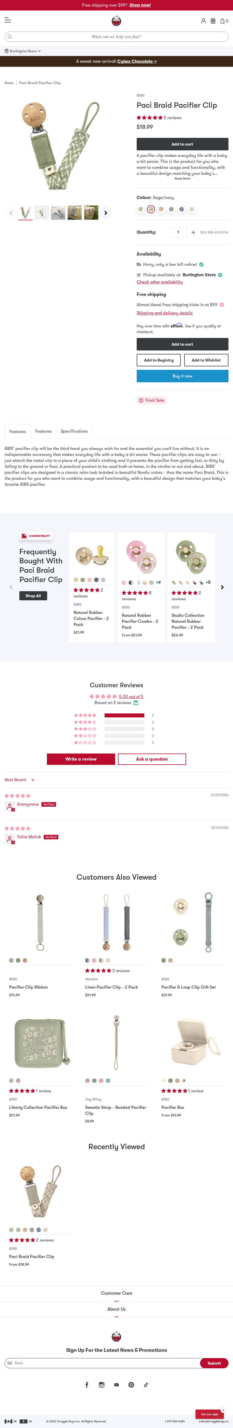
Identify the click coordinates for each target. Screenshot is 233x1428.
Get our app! (209, 1414)
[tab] (18, 431)
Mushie (91, 979)
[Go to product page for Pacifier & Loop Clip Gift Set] (192, 922)
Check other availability (160, 282)
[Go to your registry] (213, 21)
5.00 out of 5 (131, 696)
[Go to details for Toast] (87, 1080)
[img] (17, 795)
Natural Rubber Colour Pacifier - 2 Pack (91, 618)
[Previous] (11, 213)
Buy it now (182, 376)
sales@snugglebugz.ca (213, 1421)
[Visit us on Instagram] (102, 1385)
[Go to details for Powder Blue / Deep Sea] (87, 960)
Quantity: (146, 232)
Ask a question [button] (152, 759)
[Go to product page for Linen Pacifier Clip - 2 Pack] (116, 922)
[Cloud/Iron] (171, 209)
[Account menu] (203, 21)
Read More (182, 178)
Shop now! (140, 5)
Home (9, 83)
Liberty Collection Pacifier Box (38, 1107)
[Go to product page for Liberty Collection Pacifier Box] (40, 1042)
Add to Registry (159, 360)
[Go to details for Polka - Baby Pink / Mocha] (194, 582)
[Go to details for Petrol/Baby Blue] (38, 1230)
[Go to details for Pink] (101, 1080)
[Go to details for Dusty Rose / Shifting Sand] (94, 960)
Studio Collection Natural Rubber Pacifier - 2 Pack (188, 621)
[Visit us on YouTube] (116, 1385)
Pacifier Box (172, 1107)
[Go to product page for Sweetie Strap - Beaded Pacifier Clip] (116, 1042)
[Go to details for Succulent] (94, 1080)
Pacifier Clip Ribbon (28, 987)
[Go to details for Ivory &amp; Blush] (144, 582)
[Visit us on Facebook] (87, 1385)
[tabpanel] (116, 469)
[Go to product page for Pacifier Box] (192, 1042)
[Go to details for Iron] (96, 580)
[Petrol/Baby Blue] (182, 209)
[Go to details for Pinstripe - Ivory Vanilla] (187, 582)
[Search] (10, 36)
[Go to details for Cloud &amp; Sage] (151, 582)
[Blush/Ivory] (161, 209)
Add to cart (182, 144)
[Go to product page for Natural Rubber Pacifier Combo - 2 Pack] (141, 556)
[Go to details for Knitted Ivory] (45, 1230)
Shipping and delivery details (165, 313)
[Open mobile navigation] (8, 20)
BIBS (141, 95)
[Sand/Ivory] (141, 209)
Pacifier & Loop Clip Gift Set (188, 987)
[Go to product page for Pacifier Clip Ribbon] (40, 922)
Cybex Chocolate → (137, 61)
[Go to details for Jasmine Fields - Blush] (180, 582)
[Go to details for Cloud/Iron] (32, 1230)
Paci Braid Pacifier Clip (31, 1256)
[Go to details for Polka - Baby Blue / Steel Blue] (201, 582)
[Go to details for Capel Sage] (11, 1080)
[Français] (26, 1421)
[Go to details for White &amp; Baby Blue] (138, 582)
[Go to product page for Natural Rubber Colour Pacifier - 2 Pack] (92, 555)
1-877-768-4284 (175, 1421)
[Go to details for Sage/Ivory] (18, 1230)
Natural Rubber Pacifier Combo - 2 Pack (140, 621)
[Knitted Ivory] (192, 209)
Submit (214, 1363)
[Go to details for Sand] (11, 960)
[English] (11, 1421)
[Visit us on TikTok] (146, 1385)
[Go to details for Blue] (108, 1080)
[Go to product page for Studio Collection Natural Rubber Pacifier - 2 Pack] (191, 556)
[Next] (105, 213)
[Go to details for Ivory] (163, 1080)
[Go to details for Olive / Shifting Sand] (101, 960)
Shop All (33, 595)
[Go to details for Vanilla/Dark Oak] (184, 1080)
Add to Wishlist (206, 360)
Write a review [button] (81, 759)
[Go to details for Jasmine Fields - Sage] (174, 582)
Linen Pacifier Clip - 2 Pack (111, 987)
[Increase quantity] (193, 232)
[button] (150, 117)
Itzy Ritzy (93, 1099)
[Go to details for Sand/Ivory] (11, 1230)
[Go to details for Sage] (82, 580)
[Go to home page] (116, 21)
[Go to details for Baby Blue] (103, 580)
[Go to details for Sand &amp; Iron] (131, 582)
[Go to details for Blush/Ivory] (25, 1230)
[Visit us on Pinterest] (131, 1385)
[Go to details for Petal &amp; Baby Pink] (124, 582)
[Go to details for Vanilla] (76, 580)
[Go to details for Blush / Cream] (108, 960)
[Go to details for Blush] (89, 580)
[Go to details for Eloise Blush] (18, 1080)
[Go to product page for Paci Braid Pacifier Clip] (40, 1192)
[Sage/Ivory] (151, 209)
